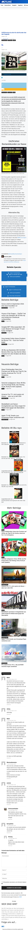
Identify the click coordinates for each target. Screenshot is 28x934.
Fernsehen (10, 40)
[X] (2, 926)
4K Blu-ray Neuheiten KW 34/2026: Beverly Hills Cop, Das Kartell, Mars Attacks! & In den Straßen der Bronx (13, 352)
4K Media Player (5, 398)
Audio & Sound (4, 307)
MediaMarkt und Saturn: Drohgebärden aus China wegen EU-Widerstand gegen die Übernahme (13, 406)
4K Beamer (4, 332)
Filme (3, 321)
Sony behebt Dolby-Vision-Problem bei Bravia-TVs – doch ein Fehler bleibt (13, 340)
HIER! (20, 897)
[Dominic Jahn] (2, 259)
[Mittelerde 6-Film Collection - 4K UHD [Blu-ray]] (14, 443)
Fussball (11, 253)
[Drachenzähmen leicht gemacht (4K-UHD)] (18, 499)
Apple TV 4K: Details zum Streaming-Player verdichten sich (12, 416)
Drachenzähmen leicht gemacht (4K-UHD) (11, 500)
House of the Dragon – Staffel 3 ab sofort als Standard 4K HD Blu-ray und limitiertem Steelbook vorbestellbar (13, 316)
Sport (21, 253)
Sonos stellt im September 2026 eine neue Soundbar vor (12, 305)
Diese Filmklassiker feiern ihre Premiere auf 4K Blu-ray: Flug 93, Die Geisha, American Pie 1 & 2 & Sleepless (13, 372)
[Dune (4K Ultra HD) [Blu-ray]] (14, 485)
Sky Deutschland (16, 253)
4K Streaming (4, 40)
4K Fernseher (4, 344)
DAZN (9, 253)
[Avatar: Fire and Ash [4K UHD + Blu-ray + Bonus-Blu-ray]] (14, 457)
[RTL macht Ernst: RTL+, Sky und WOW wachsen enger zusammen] (14, 653)
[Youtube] (3, 926)
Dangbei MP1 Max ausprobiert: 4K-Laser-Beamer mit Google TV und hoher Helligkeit (13, 329)
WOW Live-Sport (21, 237)
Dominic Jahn (5, 38)
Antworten (9, 704)
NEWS (14, 40)
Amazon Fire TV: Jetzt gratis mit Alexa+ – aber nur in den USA (12, 395)
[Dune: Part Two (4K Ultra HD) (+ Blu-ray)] (18, 471)
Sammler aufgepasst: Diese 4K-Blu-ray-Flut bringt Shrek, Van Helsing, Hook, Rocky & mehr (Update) (13, 385)
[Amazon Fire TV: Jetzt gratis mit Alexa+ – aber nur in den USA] (14, 575)
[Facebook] (1, 926)
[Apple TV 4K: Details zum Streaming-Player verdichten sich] (14, 628)
